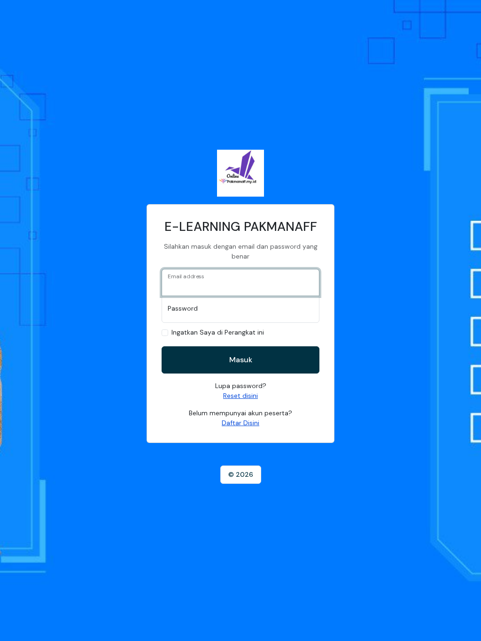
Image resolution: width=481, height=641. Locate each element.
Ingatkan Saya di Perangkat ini (217, 332)
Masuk (240, 360)
